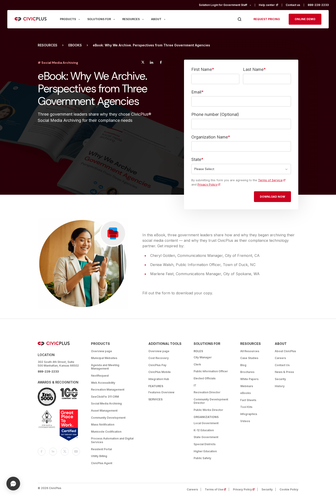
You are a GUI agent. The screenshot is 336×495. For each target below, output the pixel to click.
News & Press (284, 372)
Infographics (248, 414)
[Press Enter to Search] (239, 19)
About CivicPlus (285, 351)
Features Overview (161, 392)
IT (195, 385)
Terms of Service (270, 180)
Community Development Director (211, 401)
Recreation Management (107, 389)
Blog (243, 365)
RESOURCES (131, 19)
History (280, 386)
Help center (270, 5)
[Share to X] (142, 63)
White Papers (249, 379)
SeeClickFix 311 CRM (105, 396)
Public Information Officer (211, 371)
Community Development (108, 417)
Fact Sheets (248, 400)
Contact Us (282, 365)
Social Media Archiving (106, 403)
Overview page (101, 351)
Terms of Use (217, 489)
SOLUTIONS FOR (99, 19)
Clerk (197, 364)
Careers (280, 358)
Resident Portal (101, 449)
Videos (245, 421)
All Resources (249, 351)
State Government (206, 437)
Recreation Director (207, 392)
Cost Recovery (158, 358)
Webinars (246, 386)
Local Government (206, 423)
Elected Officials (205, 378)
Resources (47, 45)
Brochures (247, 372)
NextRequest (100, 375)
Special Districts (205, 444)
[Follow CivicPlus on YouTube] (76, 451)
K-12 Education (204, 430)
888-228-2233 (318, 5)
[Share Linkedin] (151, 63)
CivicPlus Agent (101, 463)
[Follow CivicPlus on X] (65, 451)
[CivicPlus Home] (31, 19)
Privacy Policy (207, 184)
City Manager (203, 357)
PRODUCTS (68, 19)
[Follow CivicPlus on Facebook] (41, 451)
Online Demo (305, 19)
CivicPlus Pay (157, 365)
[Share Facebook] (160, 63)
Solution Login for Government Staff (223, 5)
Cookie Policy (289, 489)
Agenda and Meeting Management (105, 366)
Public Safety (202, 458)
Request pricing (266, 19)
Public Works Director (208, 410)
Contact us (293, 5)
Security (280, 379)
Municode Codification (106, 431)
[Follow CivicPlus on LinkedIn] (53, 451)
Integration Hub (158, 379)
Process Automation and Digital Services (112, 440)
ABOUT (156, 19)
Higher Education (205, 451)
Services (155, 399)
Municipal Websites (104, 358)
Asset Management (104, 410)
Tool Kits (246, 407)
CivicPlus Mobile (159, 372)
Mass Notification (102, 424)
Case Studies (249, 358)
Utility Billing (99, 456)
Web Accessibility (103, 382)
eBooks (75, 45)
